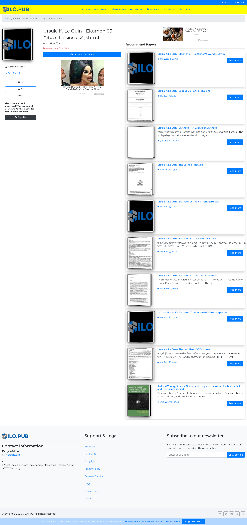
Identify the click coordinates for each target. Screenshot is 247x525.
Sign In (227, 2)
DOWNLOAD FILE (83, 54)
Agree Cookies (195, 521)
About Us (170, 9)
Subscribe (237, 454)
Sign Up (22, 117)
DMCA (88, 498)
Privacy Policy (92, 469)
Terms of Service (93, 476)
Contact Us (186, 9)
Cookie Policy (92, 491)
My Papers (154, 9)
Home (87, 9)
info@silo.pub (13, 454)
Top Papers (102, 9)
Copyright (90, 461)
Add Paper (138, 9)
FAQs (87, 483)
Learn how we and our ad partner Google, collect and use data (153, 521)
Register (241, 2)
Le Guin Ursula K (12, 73)
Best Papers (120, 9)
